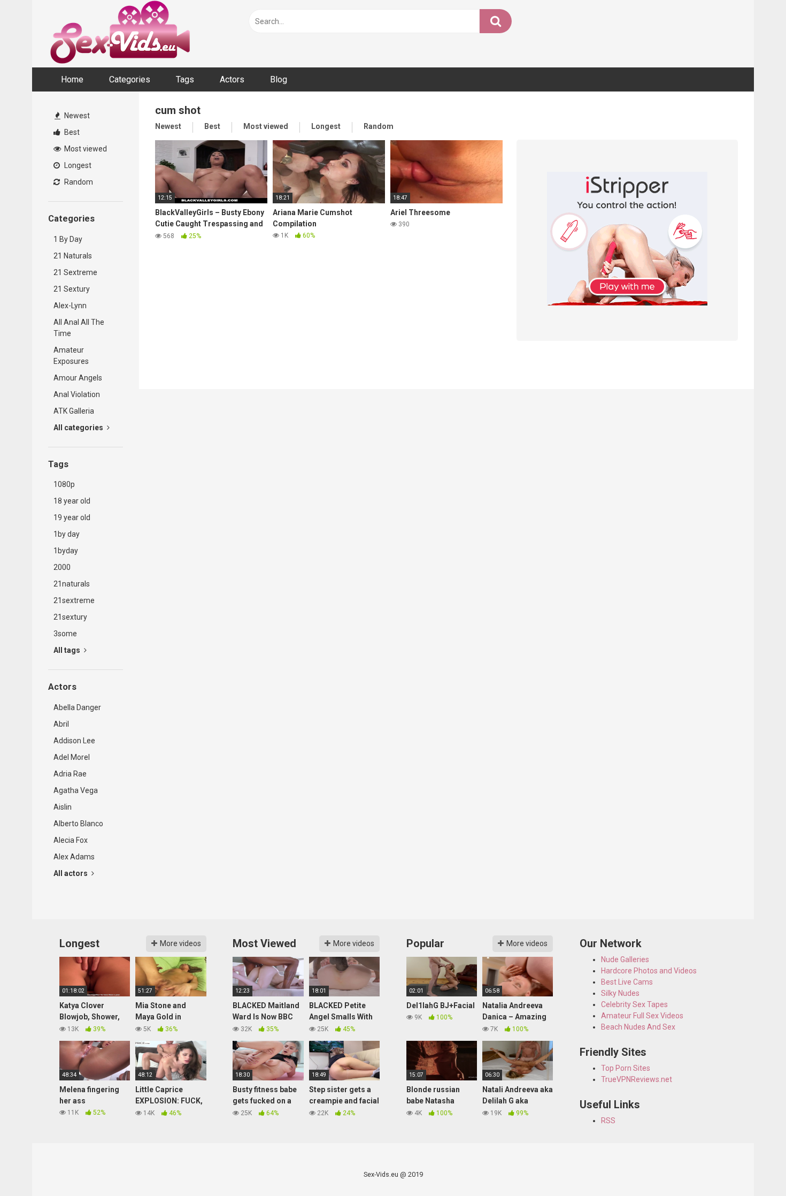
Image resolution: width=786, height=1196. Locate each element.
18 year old (71, 501)
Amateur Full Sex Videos (642, 1015)
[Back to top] (750, 1164)
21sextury (70, 617)
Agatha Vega (75, 790)
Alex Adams (74, 856)
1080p (64, 484)
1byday (65, 550)
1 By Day (67, 239)
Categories (129, 79)
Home (72, 79)
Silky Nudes (620, 993)
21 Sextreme (75, 272)
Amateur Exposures (71, 355)
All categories (79, 427)
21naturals (71, 584)
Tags (185, 79)
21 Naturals (72, 256)
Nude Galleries (625, 959)
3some (65, 633)
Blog (278, 79)
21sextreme (74, 600)
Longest (77, 165)
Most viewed (85, 148)
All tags (67, 650)
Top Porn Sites (625, 1068)
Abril (61, 724)
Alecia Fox (70, 840)
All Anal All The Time (78, 328)
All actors (71, 873)
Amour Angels (77, 378)
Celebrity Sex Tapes (634, 1004)
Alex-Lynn (70, 305)
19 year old (71, 517)
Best (71, 132)
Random (78, 182)
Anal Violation (76, 394)
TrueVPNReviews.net (636, 1079)
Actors (232, 79)
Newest (76, 115)
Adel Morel (71, 757)
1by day (66, 534)
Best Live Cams (627, 982)
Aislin (62, 807)
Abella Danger (77, 707)
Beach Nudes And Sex (638, 1027)
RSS (608, 1120)
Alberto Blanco (78, 823)
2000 (62, 567)
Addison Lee (74, 740)
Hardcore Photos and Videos (649, 970)
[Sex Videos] (120, 33)
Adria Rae (70, 774)
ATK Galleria (73, 411)
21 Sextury (71, 289)
